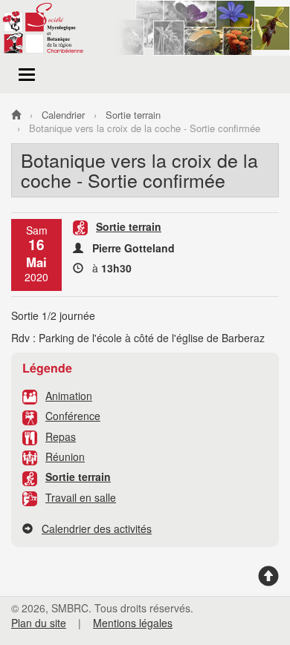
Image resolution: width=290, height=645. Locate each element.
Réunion (65, 456)
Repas (60, 436)
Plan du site (38, 622)
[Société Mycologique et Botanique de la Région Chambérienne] (16, 115)
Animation (68, 395)
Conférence (72, 415)
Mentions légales (133, 622)
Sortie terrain (78, 476)
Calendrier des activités (97, 528)
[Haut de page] (268, 581)
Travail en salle (80, 497)
